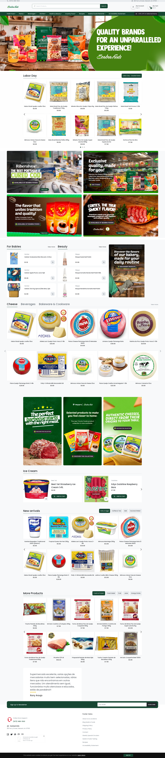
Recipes (85, 742)
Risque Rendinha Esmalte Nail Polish (87, 289)
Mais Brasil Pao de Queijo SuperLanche (106, 141)
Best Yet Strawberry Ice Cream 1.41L (63, 486)
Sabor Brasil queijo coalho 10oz (35, 106)
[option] (82, 43)
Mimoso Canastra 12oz (143, 383)
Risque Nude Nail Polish (83, 257)
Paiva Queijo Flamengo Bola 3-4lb (22, 383)
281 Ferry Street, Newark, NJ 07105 (145, 1)
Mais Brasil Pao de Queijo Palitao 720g (106, 107)
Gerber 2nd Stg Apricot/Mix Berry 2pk (37, 289)
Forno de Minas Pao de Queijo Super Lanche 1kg (130, 625)
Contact (85, 732)
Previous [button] (24, 114)
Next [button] (141, 114)
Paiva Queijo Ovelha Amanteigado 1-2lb (113, 383)
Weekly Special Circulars (90, 735)
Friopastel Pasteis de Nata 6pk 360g (82, 658)
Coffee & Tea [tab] (116, 511)
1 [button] (78, 67)
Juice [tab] (126, 593)
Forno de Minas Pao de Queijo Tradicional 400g (35, 658)
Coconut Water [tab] (135, 511)
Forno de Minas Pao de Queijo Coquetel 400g (82, 625)
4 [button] (83, 66)
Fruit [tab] (119, 593)
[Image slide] (82, 43)
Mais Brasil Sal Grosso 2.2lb (130, 106)
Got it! (128, 755)
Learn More (81, 755)
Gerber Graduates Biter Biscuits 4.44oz (38, 257)
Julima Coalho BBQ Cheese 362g (106, 575)
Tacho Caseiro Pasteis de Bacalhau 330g (106, 658)
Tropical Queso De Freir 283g (59, 541)
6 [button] (87, 66)
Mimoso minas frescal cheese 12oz (34, 141)
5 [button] (85, 66)
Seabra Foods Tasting (89, 739)
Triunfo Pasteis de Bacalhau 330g (35, 625)
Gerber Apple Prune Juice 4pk (34, 273)
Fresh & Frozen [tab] (99, 593)
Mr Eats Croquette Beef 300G (130, 658)
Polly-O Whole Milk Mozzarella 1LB (52, 383)
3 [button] (81, 66)
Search (103, 6)
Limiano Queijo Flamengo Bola (113, 341)
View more (51, 247)
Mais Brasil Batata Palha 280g (58, 140)
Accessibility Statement (90, 745)
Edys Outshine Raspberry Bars (124, 486)
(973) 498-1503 (14, 1)
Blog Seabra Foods (88, 722)
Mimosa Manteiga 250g (106, 541)
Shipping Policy (87, 725)
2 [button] (79, 66)
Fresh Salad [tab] (111, 593)
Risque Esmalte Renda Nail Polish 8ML (88, 273)
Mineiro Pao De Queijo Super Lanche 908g (82, 141)
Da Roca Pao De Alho (130, 140)
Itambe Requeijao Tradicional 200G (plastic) (34, 542)
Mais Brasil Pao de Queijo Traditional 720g (58, 107)
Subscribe (151, 705)
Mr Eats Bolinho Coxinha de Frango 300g (106, 625)
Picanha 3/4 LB (59, 658)
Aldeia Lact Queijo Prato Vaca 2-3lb (52, 341)
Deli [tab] (125, 511)
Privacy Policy (87, 729)
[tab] (12, 304)
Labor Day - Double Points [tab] (132, 76)
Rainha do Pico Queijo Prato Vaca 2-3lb (143, 341)
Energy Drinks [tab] (136, 593)
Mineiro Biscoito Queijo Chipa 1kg (82, 106)
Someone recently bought (30, 737)
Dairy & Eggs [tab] (104, 511)
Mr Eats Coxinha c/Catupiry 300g (58, 624)
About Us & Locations (89, 719)
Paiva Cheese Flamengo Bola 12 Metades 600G (82, 342)
